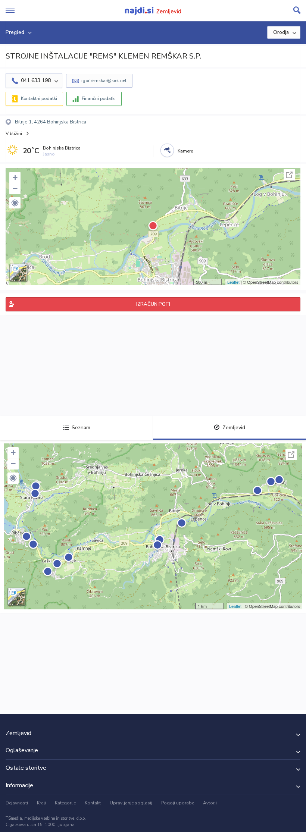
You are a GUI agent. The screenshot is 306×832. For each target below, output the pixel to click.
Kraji (41, 803)
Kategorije (65, 803)
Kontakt (93, 803)
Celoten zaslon (289, 174)
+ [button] (15, 177)
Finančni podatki (99, 98)
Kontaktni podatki (39, 98)
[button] (15, 202)
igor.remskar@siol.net (104, 81)
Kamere (185, 151)
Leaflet (233, 282)
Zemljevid (233, 427)
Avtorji (210, 803)
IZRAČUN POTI (153, 304)
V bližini (14, 133)
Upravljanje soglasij (131, 803)
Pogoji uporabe (177, 803)
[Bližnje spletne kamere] (167, 150)
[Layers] (18, 272)
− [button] (15, 188)
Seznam (81, 427)
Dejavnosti (17, 803)
